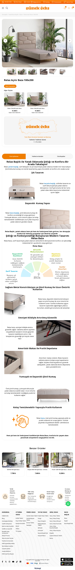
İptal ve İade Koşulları (8, 526)
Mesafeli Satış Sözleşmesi (5, 532)
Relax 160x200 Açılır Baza (37, 108)
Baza (65, 518)
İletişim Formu (6, 535)
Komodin (40, 530)
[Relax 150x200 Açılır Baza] (14, 99)
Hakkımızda (5, 516)
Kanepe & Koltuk (20, 523)
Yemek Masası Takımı (30, 519)
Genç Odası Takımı (55, 516)
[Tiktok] (17, 562)
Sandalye (28, 525)
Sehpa (17, 528)
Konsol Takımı (30, 523)
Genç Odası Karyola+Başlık (54, 527)
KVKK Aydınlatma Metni (8, 543)
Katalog (47, 2)
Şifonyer (40, 528)
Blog (3, 518)
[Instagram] (9, 562)
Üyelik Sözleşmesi (7, 524)
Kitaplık (52, 533)
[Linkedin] (20, 562)
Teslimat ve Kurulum (37, 156)
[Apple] (67, 559)
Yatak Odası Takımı (43, 516)
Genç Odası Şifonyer (55, 521)
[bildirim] (65, 8)
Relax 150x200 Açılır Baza (14, 108)
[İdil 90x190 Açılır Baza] (13, 460)
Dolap (39, 518)
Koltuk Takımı (19, 518)
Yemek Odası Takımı (32, 516)
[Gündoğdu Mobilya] (37, 8)
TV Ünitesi (18, 531)
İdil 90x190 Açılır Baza (13, 469)
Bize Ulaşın (19, 2)
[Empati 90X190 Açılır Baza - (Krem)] (37, 460)
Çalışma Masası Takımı (56, 535)
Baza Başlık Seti (68, 523)
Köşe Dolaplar (42, 521)
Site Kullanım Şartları (7, 546)
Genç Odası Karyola (55, 530)
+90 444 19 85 (8, 2)
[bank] (37, 563)
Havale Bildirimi (6, 551)
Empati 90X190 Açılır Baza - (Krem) (37, 469)
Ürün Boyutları (61, 156)
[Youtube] (13, 562)
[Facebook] (2, 562)
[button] (10, 466)
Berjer (17, 526)
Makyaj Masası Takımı (42, 524)
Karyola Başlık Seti (43, 533)
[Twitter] (6, 562)
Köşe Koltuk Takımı (21, 521)
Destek (28, 2)
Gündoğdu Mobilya (7, 521)
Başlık (66, 521)
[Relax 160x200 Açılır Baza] (37, 99)
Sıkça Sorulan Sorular (7, 538)
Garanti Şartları (6, 548)
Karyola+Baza (42, 535)
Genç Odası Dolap (55, 518)
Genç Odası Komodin (55, 524)
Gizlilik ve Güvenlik (7, 529)
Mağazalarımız (37, 2)
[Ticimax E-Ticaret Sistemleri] (37, 569)
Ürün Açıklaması (13, 156)
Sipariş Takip (69, 2)
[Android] (67, 564)
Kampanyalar (57, 2)
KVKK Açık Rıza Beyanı (8, 554)
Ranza (51, 538)
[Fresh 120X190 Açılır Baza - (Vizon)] (62, 460)
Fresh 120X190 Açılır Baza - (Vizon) (62, 469)
